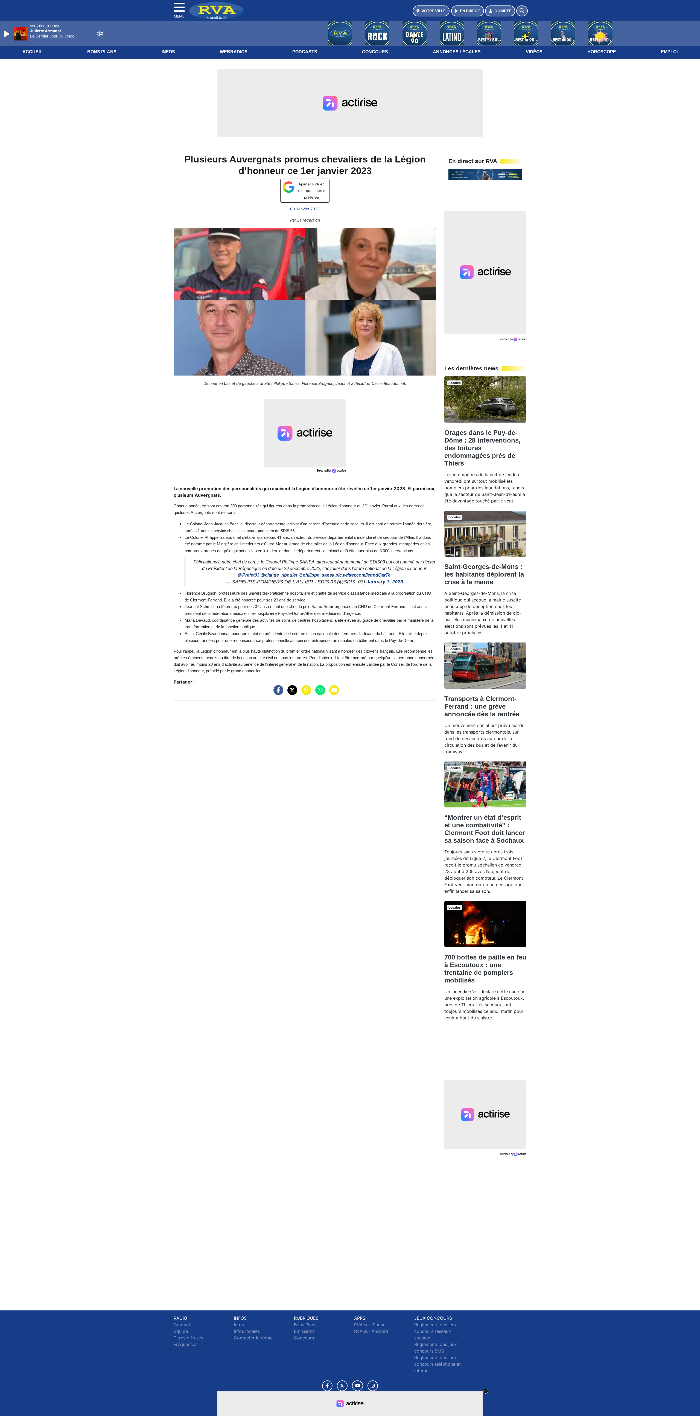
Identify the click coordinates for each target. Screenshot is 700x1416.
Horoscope (601, 52)
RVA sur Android (371, 1331)
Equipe (181, 1331)
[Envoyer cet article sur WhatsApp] (319, 693)
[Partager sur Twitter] (291, 693)
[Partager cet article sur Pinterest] (305, 693)
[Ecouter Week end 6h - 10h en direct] (485, 174)
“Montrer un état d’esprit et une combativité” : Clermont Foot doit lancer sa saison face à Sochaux (484, 829)
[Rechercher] (522, 10)
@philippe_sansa (316, 575)
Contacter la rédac (253, 1338)
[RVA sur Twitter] (342, 1385)
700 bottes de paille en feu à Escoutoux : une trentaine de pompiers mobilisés (485, 968)
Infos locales (247, 1331)
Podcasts (304, 52)
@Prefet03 (248, 575)
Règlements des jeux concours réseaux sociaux (435, 1331)
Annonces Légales (457, 52)
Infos (168, 52)
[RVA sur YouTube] (357, 1385)
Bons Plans (101, 52)
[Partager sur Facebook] (277, 693)
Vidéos (534, 52)
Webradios (233, 52)
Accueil (32, 52)
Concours (375, 52)
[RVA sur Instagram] (373, 1385)
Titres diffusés (188, 1338)
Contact (182, 1324)
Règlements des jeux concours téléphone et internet (437, 1364)
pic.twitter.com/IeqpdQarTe (363, 575)
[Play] (7, 34)
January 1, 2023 (384, 582)
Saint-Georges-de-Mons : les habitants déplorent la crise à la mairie (484, 574)
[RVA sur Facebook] (327, 1385)
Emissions (304, 1331)
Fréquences (185, 1344)
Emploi (669, 52)
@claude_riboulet (279, 575)
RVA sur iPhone (370, 1324)
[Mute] (100, 34)
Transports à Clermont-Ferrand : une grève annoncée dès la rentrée (481, 706)
